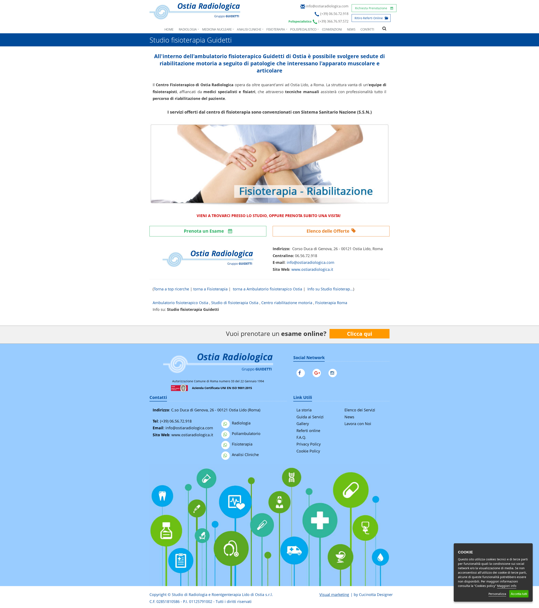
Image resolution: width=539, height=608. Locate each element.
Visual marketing (334, 594)
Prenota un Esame (204, 231)
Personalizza (497, 594)
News (351, 29)
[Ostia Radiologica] (194, 17)
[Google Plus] (317, 371)
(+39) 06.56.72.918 (176, 421)
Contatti (367, 29)
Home (168, 29)
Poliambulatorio (246, 433)
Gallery (302, 423)
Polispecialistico (303, 29)
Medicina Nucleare (217, 29)
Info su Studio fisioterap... (330, 288)
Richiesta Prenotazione (371, 8)
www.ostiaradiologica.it (312, 269)
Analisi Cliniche (249, 29)
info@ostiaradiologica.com (189, 427)
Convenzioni (332, 29)
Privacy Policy (308, 444)
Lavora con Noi (357, 423)
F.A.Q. (301, 437)
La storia (304, 409)
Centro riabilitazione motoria (286, 302)
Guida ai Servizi (310, 416)
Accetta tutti (519, 594)
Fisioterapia (275, 29)
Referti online (308, 430)
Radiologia (188, 29)
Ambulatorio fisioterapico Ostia (180, 302)
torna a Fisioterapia (210, 288)
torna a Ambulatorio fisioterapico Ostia (267, 288)
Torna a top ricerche (171, 288)
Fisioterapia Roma (331, 302)
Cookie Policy (308, 451)
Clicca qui (359, 333)
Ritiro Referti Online (369, 18)
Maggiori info (506, 586)
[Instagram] (333, 371)
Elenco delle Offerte (328, 231)
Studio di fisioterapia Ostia (234, 302)
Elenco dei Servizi (359, 409)
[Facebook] (301, 371)
